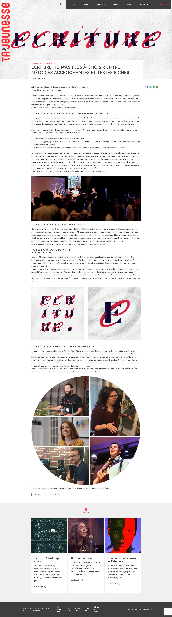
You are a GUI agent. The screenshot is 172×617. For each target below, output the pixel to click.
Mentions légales (87, 609)
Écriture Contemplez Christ (48, 559)
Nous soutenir (145, 4)
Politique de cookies (96, 609)
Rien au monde (81, 558)
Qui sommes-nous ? (59, 609)
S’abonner (163, 4)
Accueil (72, 4)
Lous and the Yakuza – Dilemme (122, 559)
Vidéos (129, 4)
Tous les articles (48, 63)
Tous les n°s (101, 4)
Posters (116, 4)
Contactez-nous (78, 609)
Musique (35, 63)
